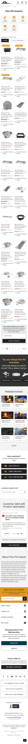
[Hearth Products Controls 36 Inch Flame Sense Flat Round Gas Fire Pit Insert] (7, 274)
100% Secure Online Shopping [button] (14, 694)
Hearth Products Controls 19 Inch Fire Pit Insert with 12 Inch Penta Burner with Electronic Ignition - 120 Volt (7, 312)
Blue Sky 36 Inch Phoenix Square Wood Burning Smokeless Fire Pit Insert (20, 145)
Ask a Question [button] (14, 545)
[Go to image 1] (5, 53)
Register (14, 643)
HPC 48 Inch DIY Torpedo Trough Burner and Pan (5, 226)
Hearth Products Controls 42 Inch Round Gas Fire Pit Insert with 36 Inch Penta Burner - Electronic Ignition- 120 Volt (21, 284)
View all (14, 445)
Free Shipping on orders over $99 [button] (14, 683)
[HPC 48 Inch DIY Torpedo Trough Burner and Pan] (7, 217)
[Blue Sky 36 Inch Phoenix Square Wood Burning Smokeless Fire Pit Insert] (21, 135)
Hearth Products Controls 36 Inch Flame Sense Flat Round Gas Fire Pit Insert (6, 284)
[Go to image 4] (22, 138)
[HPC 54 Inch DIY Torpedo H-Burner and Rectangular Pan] (7, 79)
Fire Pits (7, 6)
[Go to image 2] (19, 220)
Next (24, 348)
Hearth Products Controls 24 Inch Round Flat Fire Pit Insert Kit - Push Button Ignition (21, 312)
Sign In (14, 648)
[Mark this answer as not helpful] (21, 533)
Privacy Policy (17, 735)
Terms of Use (10, 735)
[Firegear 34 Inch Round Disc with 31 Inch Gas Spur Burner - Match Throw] (7, 105)
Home (2, 6)
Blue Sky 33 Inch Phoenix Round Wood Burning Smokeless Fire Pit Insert (20, 227)
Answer (6, 533)
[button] (14, 471)
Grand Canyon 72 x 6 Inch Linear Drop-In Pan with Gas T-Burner (7, 198)
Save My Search (14, 341)
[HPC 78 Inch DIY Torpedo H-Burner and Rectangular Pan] (7, 162)
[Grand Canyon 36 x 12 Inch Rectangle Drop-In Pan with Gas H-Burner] (21, 105)
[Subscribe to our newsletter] (25, 599)
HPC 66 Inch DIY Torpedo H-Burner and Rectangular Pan (20, 59)
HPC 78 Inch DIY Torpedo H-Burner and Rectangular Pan (7, 172)
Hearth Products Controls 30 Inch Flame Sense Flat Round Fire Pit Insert (20, 199)
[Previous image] (3, 49)
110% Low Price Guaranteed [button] (14, 689)
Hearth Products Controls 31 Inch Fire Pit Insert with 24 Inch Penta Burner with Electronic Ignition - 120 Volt (7, 145)
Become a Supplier (14, 667)
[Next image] (11, 49)
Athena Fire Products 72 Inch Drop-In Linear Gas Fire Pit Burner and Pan (20, 254)
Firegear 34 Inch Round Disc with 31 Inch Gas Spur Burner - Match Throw (7, 115)
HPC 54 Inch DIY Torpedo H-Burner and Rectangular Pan (7, 88)
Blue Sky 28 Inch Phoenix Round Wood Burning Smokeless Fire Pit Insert (7, 59)
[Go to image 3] (20, 220)
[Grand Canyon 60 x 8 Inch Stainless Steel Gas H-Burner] (21, 79)
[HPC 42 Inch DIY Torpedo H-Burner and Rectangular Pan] (21, 162)
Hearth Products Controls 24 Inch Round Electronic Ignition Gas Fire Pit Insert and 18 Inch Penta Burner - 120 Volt (6, 255)
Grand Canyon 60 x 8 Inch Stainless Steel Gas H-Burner (20, 88)
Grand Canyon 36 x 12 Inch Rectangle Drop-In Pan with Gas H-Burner (21, 114)
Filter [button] (5, 40)
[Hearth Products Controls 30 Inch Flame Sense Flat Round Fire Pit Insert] (21, 189)
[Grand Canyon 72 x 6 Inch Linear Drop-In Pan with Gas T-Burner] (7, 189)
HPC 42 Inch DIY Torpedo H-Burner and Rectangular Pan (20, 172)
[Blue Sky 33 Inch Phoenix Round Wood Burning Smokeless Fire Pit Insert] (21, 217)
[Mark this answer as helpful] (18, 533)
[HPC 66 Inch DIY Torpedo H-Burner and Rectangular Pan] (21, 49)
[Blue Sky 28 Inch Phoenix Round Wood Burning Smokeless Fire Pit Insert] (7, 49)
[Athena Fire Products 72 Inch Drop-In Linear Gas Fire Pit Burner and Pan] (21, 244)
